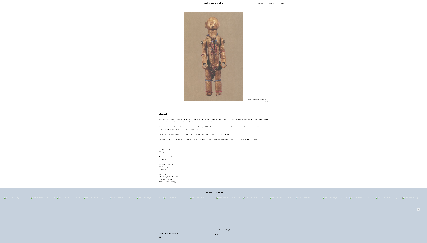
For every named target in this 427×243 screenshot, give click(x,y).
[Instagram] (160, 237)
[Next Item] (418, 209)
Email (217, 235)
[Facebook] (163, 237)
